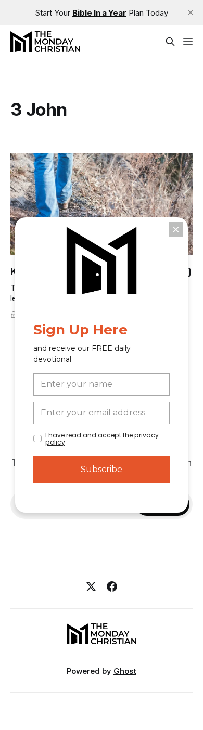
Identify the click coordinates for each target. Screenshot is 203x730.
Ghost (124, 671)
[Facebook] (112, 586)
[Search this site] (170, 41)
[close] (190, 12)
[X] (91, 586)
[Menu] (188, 41)
